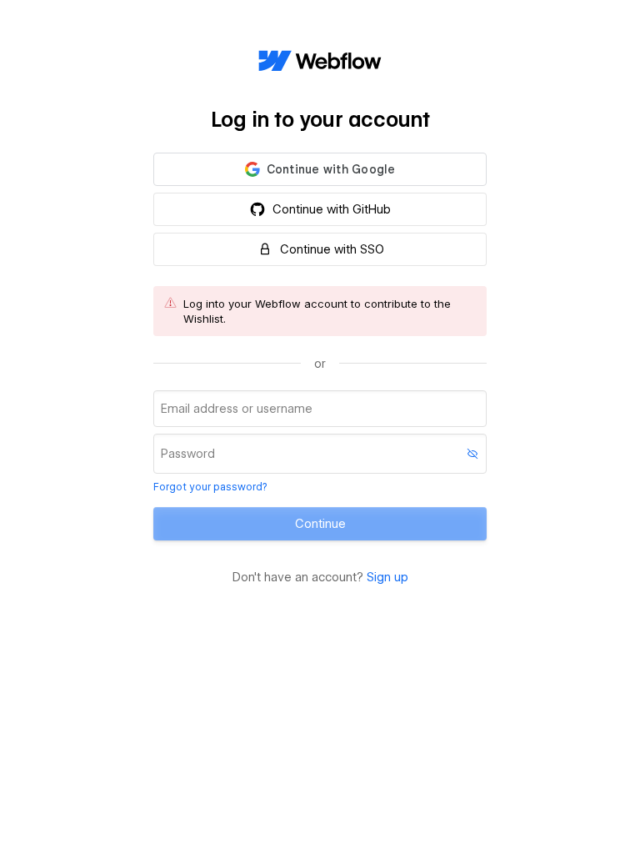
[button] (320, 169)
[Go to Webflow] (320, 62)
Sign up (387, 577)
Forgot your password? (210, 486)
